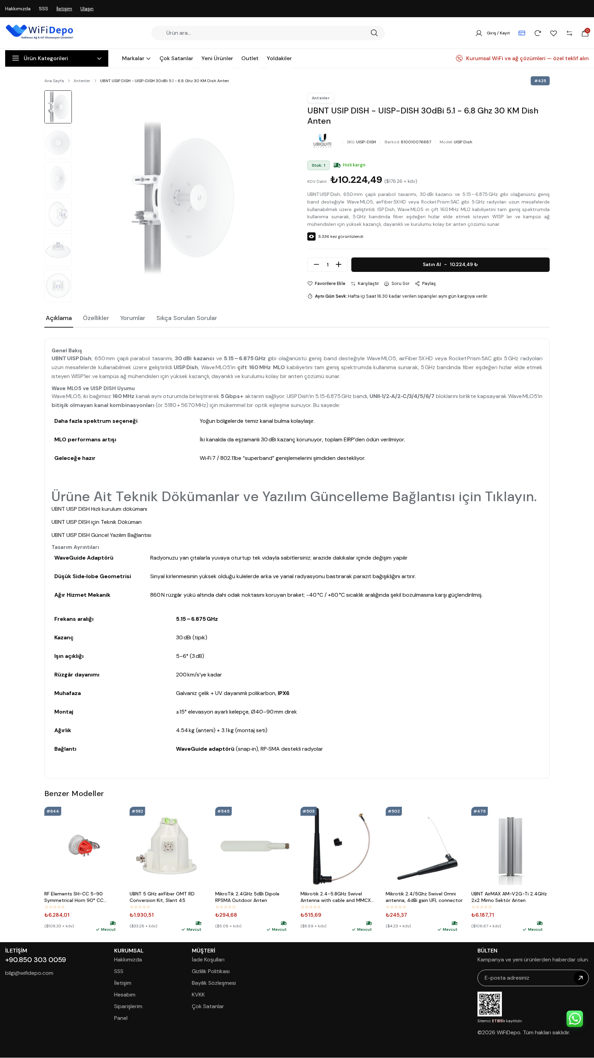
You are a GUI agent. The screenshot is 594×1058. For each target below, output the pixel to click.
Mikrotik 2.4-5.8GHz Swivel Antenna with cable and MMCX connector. (335, 897)
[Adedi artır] (338, 265)
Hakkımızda (18, 8)
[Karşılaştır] (569, 33)
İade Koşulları (208, 959)
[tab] (58, 319)
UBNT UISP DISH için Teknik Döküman (97, 522)
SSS (43, 8)
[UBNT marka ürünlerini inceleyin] (322, 140)
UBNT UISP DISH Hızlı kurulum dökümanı (99, 509)
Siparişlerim (128, 1006)
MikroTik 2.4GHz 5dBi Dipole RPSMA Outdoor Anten (247, 897)
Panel (121, 1018)
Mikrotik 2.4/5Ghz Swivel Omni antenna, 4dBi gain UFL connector (424, 897)
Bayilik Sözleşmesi (214, 983)
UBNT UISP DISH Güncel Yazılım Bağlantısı (101, 535)
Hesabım (124, 994)
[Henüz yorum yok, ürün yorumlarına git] (54, 907)
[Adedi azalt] (316, 265)
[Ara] (374, 33)
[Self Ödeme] (522, 33)
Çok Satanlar (208, 1006)
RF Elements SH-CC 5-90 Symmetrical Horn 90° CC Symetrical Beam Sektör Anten (79, 897)
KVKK (198, 994)
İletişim (64, 8)
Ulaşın (87, 8)
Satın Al (450, 264)
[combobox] (265, 33)
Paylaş (429, 283)
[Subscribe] (580, 978)
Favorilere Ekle (330, 283)
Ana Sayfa (54, 81)
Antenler (82, 81)
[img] (337, 165)
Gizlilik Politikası (211, 971)
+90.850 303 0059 (35, 959)
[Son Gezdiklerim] (537, 33)
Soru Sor (401, 283)
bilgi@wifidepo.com (29, 973)
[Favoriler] (553, 33)
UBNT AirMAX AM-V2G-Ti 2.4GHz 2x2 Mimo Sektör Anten (509, 897)
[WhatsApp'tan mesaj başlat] (574, 1019)
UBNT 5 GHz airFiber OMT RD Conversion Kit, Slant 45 (162, 897)
